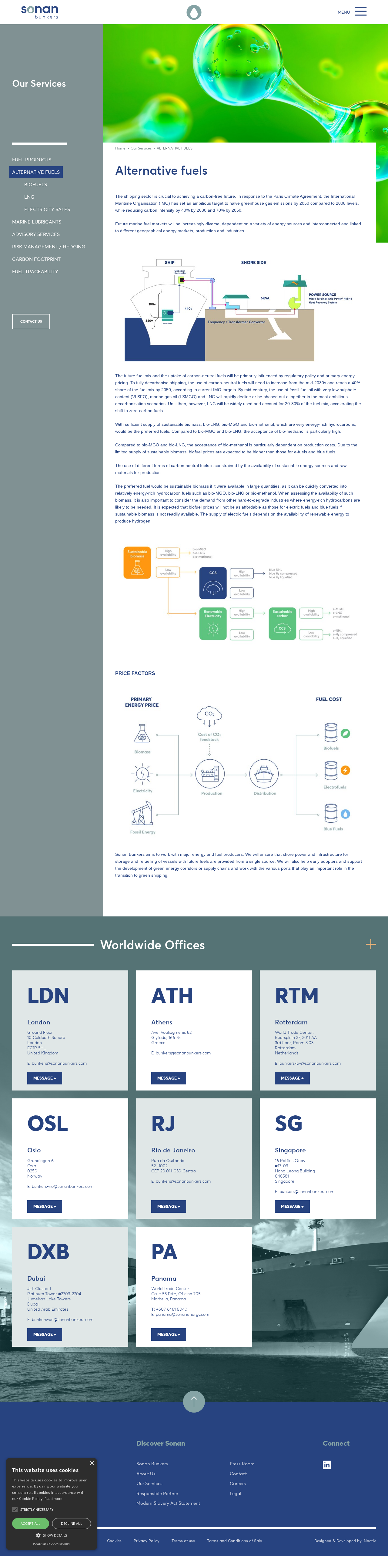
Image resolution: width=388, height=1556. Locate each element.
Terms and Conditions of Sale (234, 1540)
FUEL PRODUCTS (31, 160)
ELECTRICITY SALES (47, 209)
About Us (146, 1474)
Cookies (114, 1540)
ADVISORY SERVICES (36, 234)
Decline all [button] (71, 1523)
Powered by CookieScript (51, 1544)
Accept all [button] (31, 1523)
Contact (238, 1474)
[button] (51, 1535)
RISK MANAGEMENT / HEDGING (48, 247)
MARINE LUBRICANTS (36, 222)
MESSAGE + (44, 1078)
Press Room (242, 1464)
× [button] (91, 1463)
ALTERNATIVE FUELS (36, 172)
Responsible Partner (157, 1493)
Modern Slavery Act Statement (168, 1503)
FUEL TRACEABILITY (35, 271)
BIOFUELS (35, 184)
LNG (29, 197)
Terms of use (183, 1540)
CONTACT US (31, 321)
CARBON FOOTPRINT (36, 259)
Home (120, 148)
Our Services (141, 148)
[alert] (51, 1504)
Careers (238, 1483)
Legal (235, 1493)
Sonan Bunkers (152, 1464)
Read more (53, 1498)
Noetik (370, 1540)
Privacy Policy (146, 1540)
